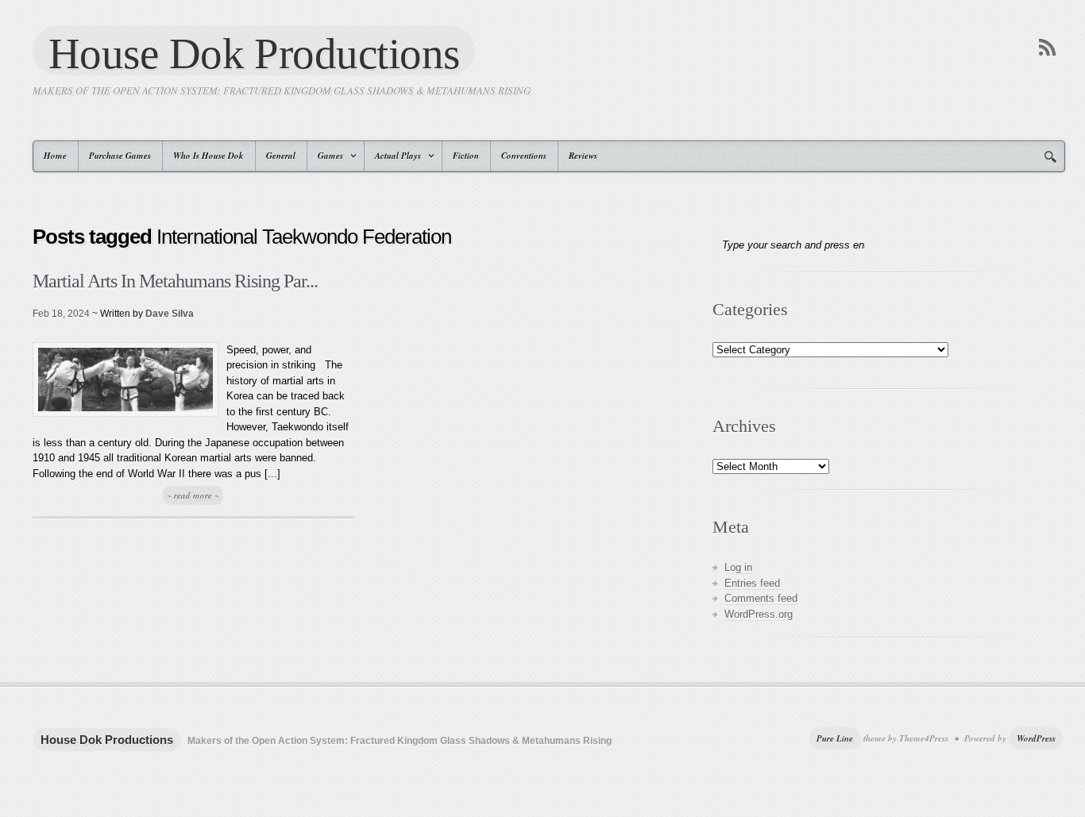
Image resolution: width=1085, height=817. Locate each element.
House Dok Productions (253, 52)
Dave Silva (169, 313)
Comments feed (760, 598)
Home (55, 155)
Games (325, 155)
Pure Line (835, 738)
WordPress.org (758, 614)
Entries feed (752, 583)
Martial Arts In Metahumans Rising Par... (175, 281)
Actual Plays (393, 155)
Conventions (523, 155)
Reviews (583, 155)
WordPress (1036, 738)
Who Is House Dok (208, 155)
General (280, 155)
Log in (738, 567)
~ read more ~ (193, 495)
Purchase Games (120, 155)
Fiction (466, 155)
